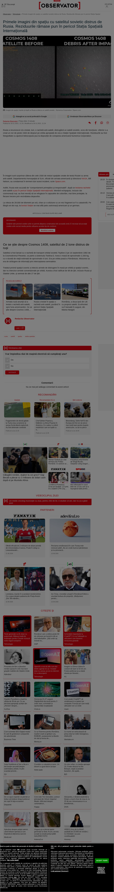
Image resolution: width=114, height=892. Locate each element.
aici (15, 877)
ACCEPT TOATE (102, 861)
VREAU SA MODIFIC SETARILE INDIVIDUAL (101, 870)
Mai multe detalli (13, 860)
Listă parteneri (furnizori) (59, 871)
